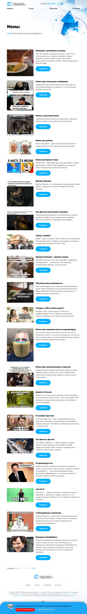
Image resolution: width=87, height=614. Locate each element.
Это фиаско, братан (45, 439)
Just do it (40, 489)
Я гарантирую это (44, 463)
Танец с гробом (43, 235)
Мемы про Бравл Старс (47, 160)
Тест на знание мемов (25, 610)
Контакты (76, 8)
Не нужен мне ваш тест (45, 610)
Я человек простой (45, 416)
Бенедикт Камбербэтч (46, 537)
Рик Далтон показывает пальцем (52, 212)
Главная (10, 8)
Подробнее (43, 69)
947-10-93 (47, 4)
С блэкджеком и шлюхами (48, 513)
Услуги (31, 8)
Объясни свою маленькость (49, 283)
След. (34, 568)
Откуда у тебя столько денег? (50, 308)
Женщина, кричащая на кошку (50, 50)
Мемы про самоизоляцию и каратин (53, 367)
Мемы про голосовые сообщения (52, 81)
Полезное (53, 8)
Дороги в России (44, 392)
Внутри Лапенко (43, 181)
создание (65, 594)
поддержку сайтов (17, 595)
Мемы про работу (44, 140)
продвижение (72, 594)
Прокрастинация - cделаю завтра (52, 257)
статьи (73, 595)
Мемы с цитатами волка (47, 116)
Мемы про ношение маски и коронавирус (56, 329)
